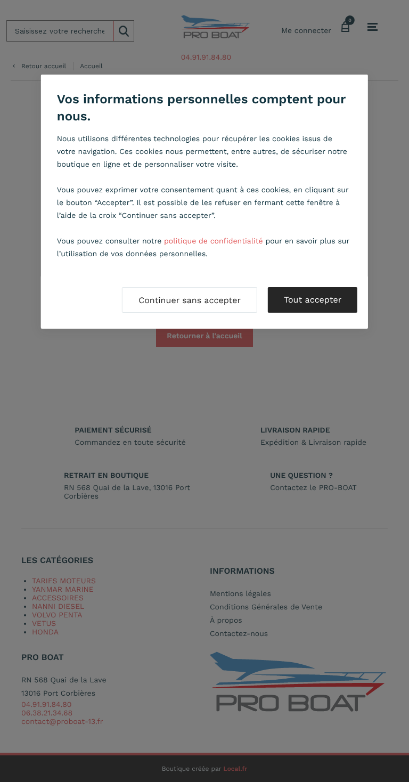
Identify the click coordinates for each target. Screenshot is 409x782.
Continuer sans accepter (189, 300)
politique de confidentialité (213, 241)
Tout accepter (312, 300)
